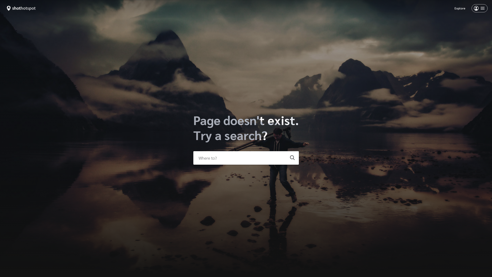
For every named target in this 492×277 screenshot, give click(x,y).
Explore (460, 8)
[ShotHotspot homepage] (21, 8)
